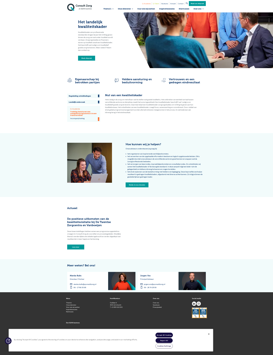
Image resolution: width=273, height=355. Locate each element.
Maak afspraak (86, 58)
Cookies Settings (164, 346)
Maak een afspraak (197, 3)
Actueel (173, 3)
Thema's (69, 303)
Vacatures (164, 3)
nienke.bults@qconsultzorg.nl (84, 284)
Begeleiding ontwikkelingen (80, 96)
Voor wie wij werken (146, 9)
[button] (8, 340)
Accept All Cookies (164, 335)
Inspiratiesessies (167, 9)
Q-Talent (156, 3)
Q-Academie (146, 3)
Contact (181, 3)
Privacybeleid (157, 307)
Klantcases (184, 9)
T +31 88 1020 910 (116, 307)
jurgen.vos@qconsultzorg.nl (154, 284)
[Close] (208, 334)
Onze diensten (71, 305)
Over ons (156, 303)
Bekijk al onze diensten (137, 185)
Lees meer (75, 247)
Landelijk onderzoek (77, 102)
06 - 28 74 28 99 (150, 287)
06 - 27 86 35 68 (79, 287)
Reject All (164, 340)
